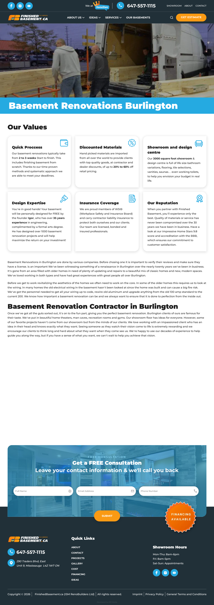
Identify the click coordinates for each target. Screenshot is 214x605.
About (188, 5)
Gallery (77, 563)
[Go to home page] (28, 539)
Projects (77, 558)
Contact (201, 5)
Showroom (174, 5)
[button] (107, 516)
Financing (78, 574)
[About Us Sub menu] (83, 17)
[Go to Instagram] (20, 5)
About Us (74, 17)
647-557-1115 (141, 6)
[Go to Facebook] (11, 5)
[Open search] (172, 17)
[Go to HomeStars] (101, 5)
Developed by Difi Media (107, 602)
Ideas (93, 17)
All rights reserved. (109, 594)
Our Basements (138, 17)
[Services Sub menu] (120, 17)
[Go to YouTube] (29, 5)
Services (112, 17)
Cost (74, 569)
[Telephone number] (120, 5)
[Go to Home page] (28, 17)
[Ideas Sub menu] (99, 17)
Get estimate (191, 17)
